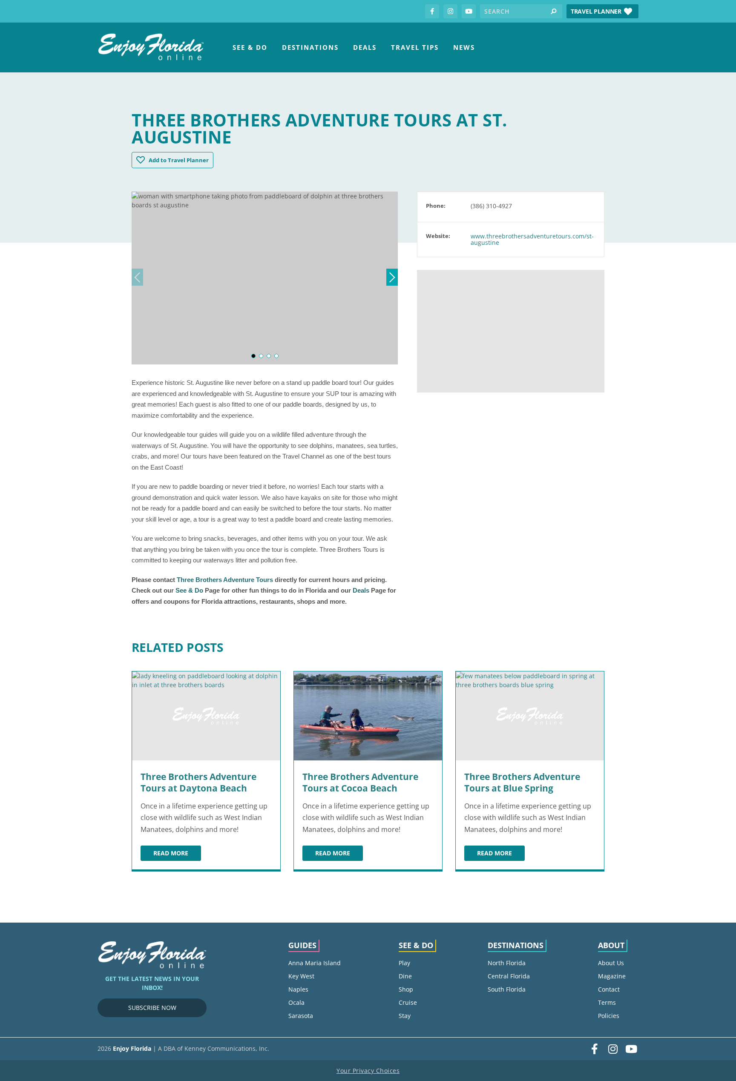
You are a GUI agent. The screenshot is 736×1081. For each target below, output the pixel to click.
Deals (365, 47)
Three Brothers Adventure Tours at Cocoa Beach (360, 782)
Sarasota (300, 1016)
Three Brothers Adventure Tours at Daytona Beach (198, 782)
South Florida (507, 989)
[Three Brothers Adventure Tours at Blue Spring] (530, 715)
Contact (609, 989)
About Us (611, 963)
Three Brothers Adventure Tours (225, 579)
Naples (298, 989)
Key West (301, 976)
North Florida (507, 963)
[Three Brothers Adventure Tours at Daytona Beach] (206, 715)
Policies (608, 1016)
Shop (406, 989)
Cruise (408, 1002)
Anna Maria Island (314, 963)
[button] (602, 11)
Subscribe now (152, 1008)
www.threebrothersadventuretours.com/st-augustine (532, 239)
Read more (177, 854)
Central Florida (509, 976)
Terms (607, 1002)
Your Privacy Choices (368, 1071)
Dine (405, 976)
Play (404, 963)
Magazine (612, 976)
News (464, 47)
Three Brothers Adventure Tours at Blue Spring (522, 782)
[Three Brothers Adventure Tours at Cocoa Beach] (368, 715)
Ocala (296, 1002)
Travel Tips (415, 47)
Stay (405, 1016)
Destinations (310, 47)
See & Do (250, 47)
